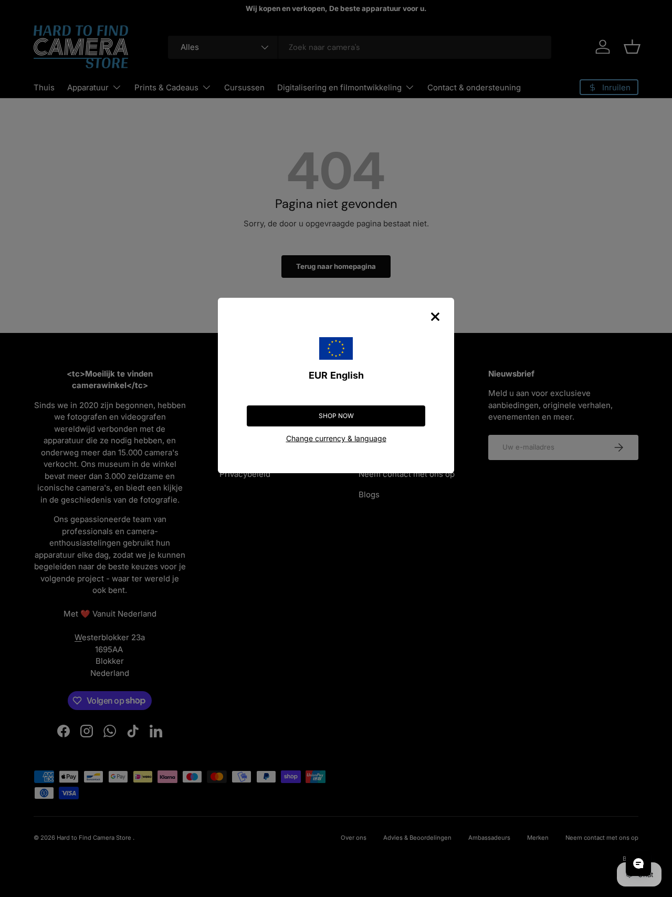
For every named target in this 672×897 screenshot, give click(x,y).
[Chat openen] (638, 863)
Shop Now (336, 416)
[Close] (435, 316)
